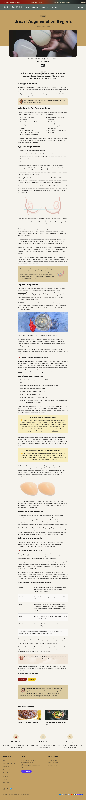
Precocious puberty (43, 631)
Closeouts (6, 766)
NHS (21, 303)
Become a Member (20, 2)
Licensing (6, 773)
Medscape (55, 431)
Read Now (45, 7)
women (43, 666)
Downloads (6, 770)
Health (37, 59)
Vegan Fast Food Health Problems (28, 722)
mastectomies (22, 293)
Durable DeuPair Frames (45, 2)
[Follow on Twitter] (4, 789)
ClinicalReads (43, 742)
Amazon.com (33, 507)
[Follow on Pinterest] (7, 789)
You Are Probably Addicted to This (30, 550)
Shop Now (35, 7)
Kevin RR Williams (45, 26)
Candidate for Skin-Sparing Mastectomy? (33, 357)
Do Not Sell (7, 782)
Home (30, 59)
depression (21, 568)
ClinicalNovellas (16, 742)
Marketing (6, 776)
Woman (43, 16)
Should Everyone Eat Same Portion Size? (55, 723)
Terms (5, 779)
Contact (54, 7)
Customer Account (9, 763)
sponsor (25, 666)
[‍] (29, 715)
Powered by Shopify (23, 794)
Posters (27, 7)
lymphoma (34, 428)
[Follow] (11, 789)
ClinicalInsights (70, 742)
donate (49, 666)
